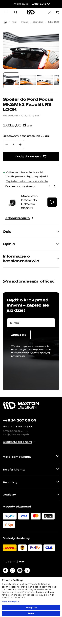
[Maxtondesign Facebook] (5, 571)
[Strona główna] (5, 22)
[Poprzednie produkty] (49, 186)
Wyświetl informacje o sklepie (27, 181)
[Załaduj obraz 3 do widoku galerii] (45, 80)
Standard (38, 22)
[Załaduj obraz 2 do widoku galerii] (28, 80)
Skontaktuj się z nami (17, 442)
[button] (6, 12)
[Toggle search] (16, 12)
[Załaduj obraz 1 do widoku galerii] (11, 80)
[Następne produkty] (55, 186)
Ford (14, 22)
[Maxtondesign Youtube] (19, 571)
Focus (24, 22)
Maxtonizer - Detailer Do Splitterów (29, 200)
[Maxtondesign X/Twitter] (27, 571)
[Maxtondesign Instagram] (12, 571)
